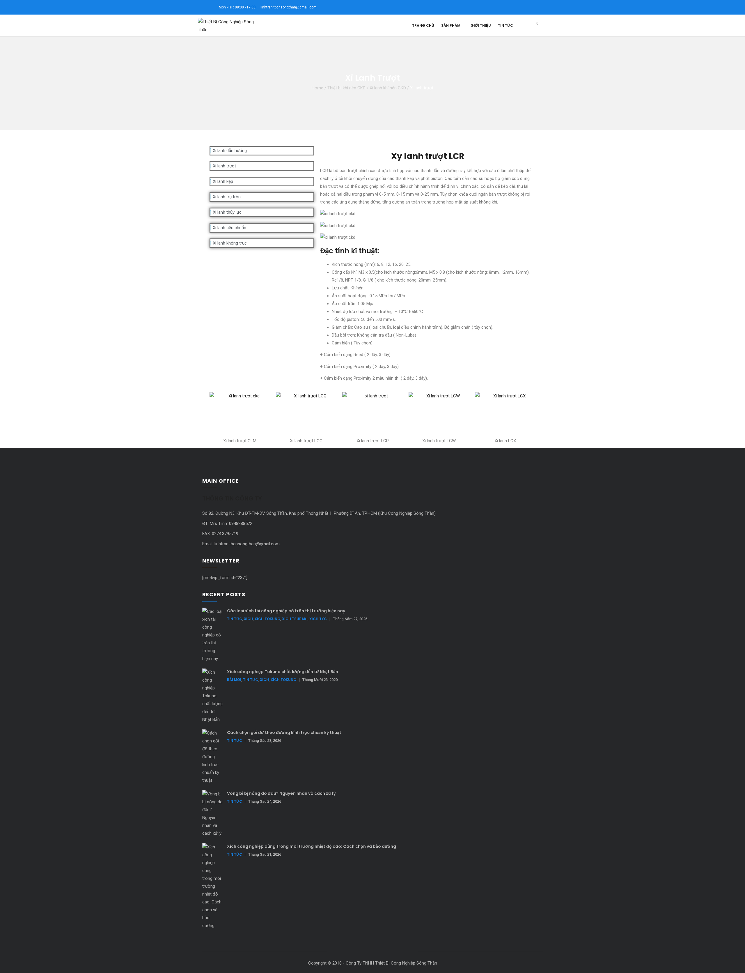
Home (317, 88)
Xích (248, 618)
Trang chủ (423, 25)
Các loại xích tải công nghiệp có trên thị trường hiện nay (286, 611)
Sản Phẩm (450, 25)
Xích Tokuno (267, 618)
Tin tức (505, 25)
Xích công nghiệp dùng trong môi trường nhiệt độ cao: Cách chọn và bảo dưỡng (311, 846)
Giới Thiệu (481, 25)
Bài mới (234, 679)
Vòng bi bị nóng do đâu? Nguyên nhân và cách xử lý (281, 793)
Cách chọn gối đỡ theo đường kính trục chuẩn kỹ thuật (284, 732)
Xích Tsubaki (295, 618)
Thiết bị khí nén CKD (346, 88)
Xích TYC (318, 618)
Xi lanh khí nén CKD (388, 88)
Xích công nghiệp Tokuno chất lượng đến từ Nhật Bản (282, 672)
